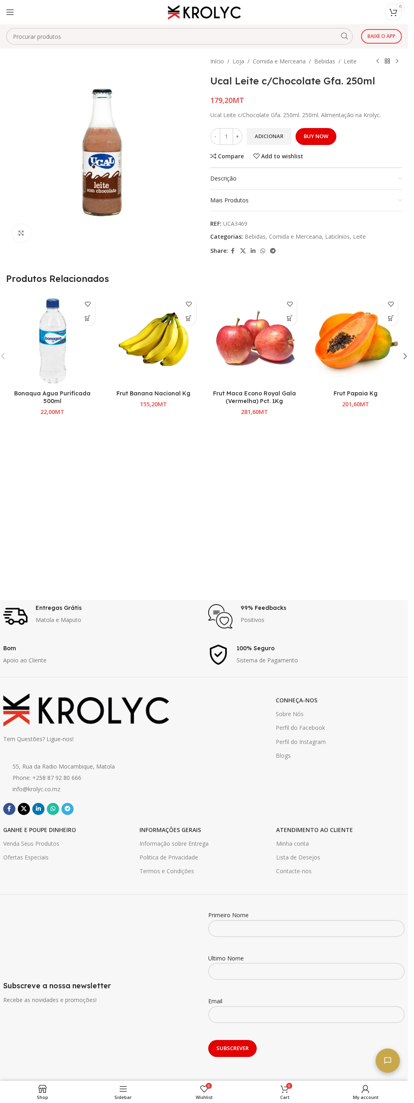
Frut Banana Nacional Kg (153, 393)
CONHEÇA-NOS (296, 700)
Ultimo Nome (226, 958)
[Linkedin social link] (253, 251)
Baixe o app (381, 36)
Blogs (283, 755)
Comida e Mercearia (279, 61)
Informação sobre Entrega (174, 843)
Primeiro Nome (228, 915)
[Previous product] (377, 61)
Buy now (316, 136)
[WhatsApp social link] (263, 251)
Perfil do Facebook (300, 727)
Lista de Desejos (298, 857)
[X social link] (243, 251)
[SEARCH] (344, 36)
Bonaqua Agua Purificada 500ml (52, 397)
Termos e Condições (166, 871)
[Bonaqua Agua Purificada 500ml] (52, 339)
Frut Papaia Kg (356, 393)
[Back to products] (387, 61)
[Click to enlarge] (21, 233)
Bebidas (324, 61)
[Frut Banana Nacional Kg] (153, 339)
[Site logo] (204, 11)
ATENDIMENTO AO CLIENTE (314, 830)
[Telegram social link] (273, 251)
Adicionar (269, 136)
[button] (88, 318)
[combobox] (179, 36)
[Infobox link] (101, 616)
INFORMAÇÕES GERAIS (170, 830)
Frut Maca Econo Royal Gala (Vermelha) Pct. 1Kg (254, 397)
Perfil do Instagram (301, 742)
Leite (350, 61)
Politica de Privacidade (168, 857)
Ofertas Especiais (26, 857)
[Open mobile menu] (10, 12)
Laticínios (337, 236)
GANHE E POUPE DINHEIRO (39, 830)
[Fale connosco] (388, 1060)
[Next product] (397, 61)
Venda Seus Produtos (31, 843)
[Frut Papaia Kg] (355, 339)
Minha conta (292, 843)
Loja (238, 61)
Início (217, 61)
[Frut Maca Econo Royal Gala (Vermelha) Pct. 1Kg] (254, 339)
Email (215, 1001)
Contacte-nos (294, 871)
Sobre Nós (290, 714)
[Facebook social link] (233, 251)
